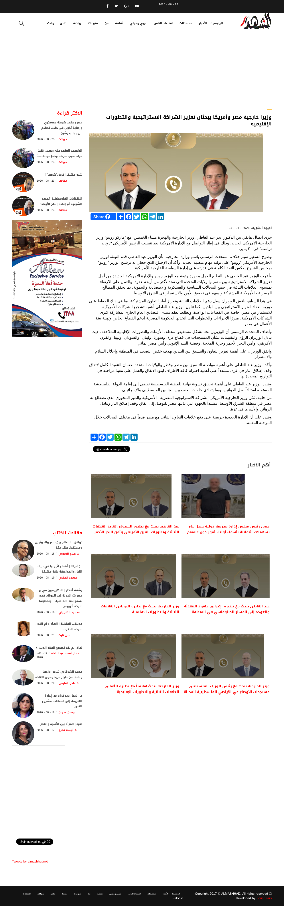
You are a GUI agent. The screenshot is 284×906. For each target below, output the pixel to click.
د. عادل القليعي (69, 683)
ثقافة (119, 23)
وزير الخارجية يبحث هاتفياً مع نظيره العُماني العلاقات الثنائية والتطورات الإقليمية (142, 689)
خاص (63, 23)
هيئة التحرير (177, 898)
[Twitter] (116, 6)
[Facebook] (107, 6)
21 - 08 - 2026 (46, 635)
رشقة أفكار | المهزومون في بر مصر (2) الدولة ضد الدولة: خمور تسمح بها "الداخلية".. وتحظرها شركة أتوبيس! (60, 598)
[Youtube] (137, 6)
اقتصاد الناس (163, 23)
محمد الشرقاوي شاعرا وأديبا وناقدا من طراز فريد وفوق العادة (58, 674)
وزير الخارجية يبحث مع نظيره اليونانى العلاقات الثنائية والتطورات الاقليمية (140, 609)
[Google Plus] (126, 6)
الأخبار (203, 23)
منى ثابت (64, 635)
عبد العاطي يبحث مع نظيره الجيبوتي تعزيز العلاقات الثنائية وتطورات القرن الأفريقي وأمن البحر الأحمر (136, 529)
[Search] (21, 23)
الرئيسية (217, 23)
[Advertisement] (142, 71)
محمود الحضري (68, 577)
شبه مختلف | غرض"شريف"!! (63, 174)
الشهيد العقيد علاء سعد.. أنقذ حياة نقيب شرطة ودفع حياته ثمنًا (59, 153)
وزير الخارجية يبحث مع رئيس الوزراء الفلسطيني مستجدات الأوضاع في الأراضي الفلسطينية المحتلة (227, 689)
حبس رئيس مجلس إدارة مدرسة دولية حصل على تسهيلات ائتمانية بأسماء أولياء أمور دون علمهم (228, 529)
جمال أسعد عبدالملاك (65, 653)
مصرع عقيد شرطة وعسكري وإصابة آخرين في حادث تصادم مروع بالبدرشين (61, 128)
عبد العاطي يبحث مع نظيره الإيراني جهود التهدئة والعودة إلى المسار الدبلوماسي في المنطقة (227, 609)
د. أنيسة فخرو (68, 730)
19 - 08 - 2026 (46, 577)
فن (106, 23)
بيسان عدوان (67, 712)
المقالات (27, 894)
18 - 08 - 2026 (46, 553)
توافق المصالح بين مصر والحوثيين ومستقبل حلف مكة (58, 544)
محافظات (185, 23)
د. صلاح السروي (69, 553)
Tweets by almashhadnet (30, 861)
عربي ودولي (138, 23)
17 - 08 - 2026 (46, 730)
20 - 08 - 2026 (46, 683)
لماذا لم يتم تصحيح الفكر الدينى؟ (59, 647)
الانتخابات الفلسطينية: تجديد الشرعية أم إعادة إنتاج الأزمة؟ (61, 201)
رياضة (77, 23)
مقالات (63, 180)
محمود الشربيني (69, 612)
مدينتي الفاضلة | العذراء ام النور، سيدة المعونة (59, 626)
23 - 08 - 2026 (46, 139)
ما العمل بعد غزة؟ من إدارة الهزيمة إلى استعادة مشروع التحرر (62, 701)
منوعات (93, 23)
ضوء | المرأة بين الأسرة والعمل (60, 724)
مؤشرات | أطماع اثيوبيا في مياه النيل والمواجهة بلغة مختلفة (59, 568)
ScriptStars (264, 898)
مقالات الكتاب (67, 533)
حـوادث (52, 23)
